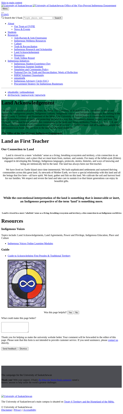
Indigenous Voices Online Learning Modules (30, 243)
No (76, 312)
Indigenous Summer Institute (28, 66)
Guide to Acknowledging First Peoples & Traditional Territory (39, 255)
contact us (113, 340)
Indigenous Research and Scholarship (33, 49)
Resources (13, 35)
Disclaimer (6, 410)
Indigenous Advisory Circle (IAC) (31, 81)
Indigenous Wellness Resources (30, 40)
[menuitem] (65, 26)
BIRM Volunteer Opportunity (29, 75)
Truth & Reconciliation (25, 46)
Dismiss (23, 348)
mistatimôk (19, 78)
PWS (5, 14)
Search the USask (13, 17)
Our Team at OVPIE (24, 26)
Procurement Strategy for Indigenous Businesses (38, 83)
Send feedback (9, 348)
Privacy (18, 410)
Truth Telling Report (24, 58)
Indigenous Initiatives (18, 60)
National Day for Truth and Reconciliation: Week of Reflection (46, 72)
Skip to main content (11, 2)
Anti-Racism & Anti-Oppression (30, 38)
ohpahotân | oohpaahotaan (21, 92)
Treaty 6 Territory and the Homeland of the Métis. (89, 401)
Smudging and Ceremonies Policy (31, 69)
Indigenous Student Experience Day (32, 63)
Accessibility (29, 410)
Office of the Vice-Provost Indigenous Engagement (90, 5)
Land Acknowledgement (26, 52)
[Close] (2, 12)
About (11, 23)
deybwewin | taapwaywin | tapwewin (26, 95)
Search (58, 18)
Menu (5, 8)
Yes (70, 312)
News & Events (22, 29)
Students (12, 32)
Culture (18, 43)
